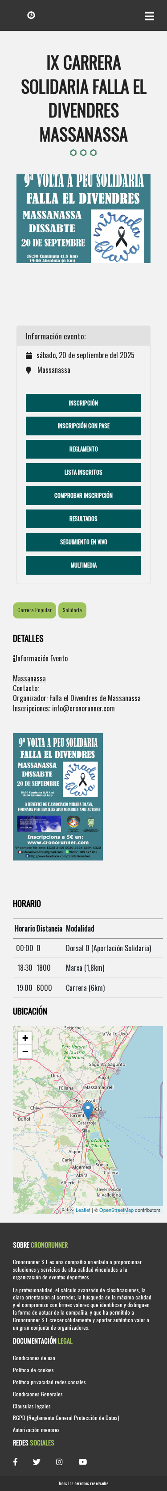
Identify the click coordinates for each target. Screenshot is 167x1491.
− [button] (25, 1051)
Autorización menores (36, 1429)
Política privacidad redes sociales (49, 1382)
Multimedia (84, 565)
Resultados (83, 518)
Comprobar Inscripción (83, 495)
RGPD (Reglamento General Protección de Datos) (66, 1417)
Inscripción (83, 403)
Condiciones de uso (34, 1358)
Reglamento (83, 449)
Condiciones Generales (38, 1394)
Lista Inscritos (83, 472)
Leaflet (83, 1209)
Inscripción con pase (84, 426)
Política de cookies (33, 1370)
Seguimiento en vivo (83, 542)
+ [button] (25, 1038)
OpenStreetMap (116, 1209)
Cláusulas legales (32, 1406)
